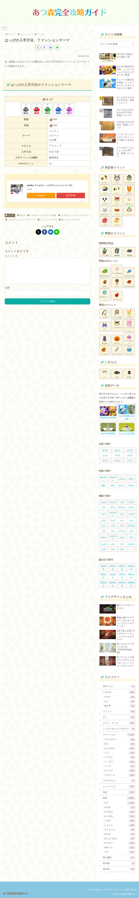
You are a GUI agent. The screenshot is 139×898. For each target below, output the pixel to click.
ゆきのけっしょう (104, 298)
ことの (117, 182)
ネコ (131, 531)
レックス (104, 225)
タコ (122, 526)
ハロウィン (117, 343)
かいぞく (104, 182)
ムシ (104, 377)
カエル (131, 507)
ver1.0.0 (23, 215)
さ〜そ (129, 450)
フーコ (117, 203)
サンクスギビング (129, 342)
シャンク (104, 193)
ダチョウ (131, 526)
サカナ (117, 377)
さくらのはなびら (117, 274)
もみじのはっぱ (129, 286)
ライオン (131, 544)
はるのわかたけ (104, 275)
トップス (11, 215)
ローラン (117, 225)
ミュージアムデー (117, 329)
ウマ (103, 507)
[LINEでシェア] (57, 47)
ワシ (113, 549)
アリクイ (112, 502)
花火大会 (104, 343)
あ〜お (105, 450)
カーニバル (129, 354)
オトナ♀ (122, 485)
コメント (11, 256)
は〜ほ (129, 455)
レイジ (129, 214)
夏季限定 (117, 255)
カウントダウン (117, 354)
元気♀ (112, 485)
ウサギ (131, 502)
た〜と (105, 455)
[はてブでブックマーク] (50, 47)
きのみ (105, 286)
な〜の (117, 455)
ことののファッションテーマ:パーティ (22, 220)
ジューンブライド (129, 329)
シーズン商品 (105, 255)
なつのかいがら (129, 275)
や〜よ (117, 460)
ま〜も (105, 460)
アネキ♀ (131, 485)
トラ (103, 531)
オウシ (113, 507)
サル (131, 520)
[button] (133, 44)
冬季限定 (129, 255)
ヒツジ (122, 537)
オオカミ (122, 507)
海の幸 (129, 377)
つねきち (129, 193)
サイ (122, 520)
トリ (113, 531)
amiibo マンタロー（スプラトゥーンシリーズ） (50, 185)
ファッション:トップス (48, 220)
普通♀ (103, 485)
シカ (103, 526)
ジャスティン (129, 182)
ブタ (131, 537)
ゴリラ (113, 520)
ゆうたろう (129, 203)
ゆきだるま (104, 214)
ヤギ (122, 544)
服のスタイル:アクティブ (70, 220)
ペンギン (103, 544)
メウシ (113, 544)
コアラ (131, 514)
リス (103, 549)
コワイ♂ (122, 479)
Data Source (95, 889)
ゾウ (113, 526)
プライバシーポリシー (112, 889)
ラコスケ (117, 214)
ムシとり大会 (117, 317)
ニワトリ (122, 531)
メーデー (104, 330)
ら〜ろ (129, 460)
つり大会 (104, 317)
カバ (103, 514)
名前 (7, 287)
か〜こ (117, 450)
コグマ (103, 520)
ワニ (122, 549)
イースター (129, 317)
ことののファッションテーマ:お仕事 (43, 215)
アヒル (103, 502)
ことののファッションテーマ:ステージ (75, 215)
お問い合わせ (130, 889)
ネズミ (103, 537)
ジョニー (117, 193)
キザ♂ (131, 479)
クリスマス (104, 354)
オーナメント (117, 299)
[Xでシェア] (37, 47)
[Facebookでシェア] (44, 47)
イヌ (122, 502)
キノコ (117, 286)
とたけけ (104, 203)
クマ (122, 514)
